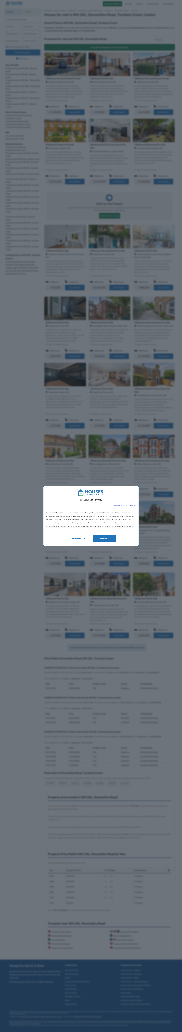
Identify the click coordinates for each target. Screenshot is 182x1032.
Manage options (78, 538)
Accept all (104, 538)
